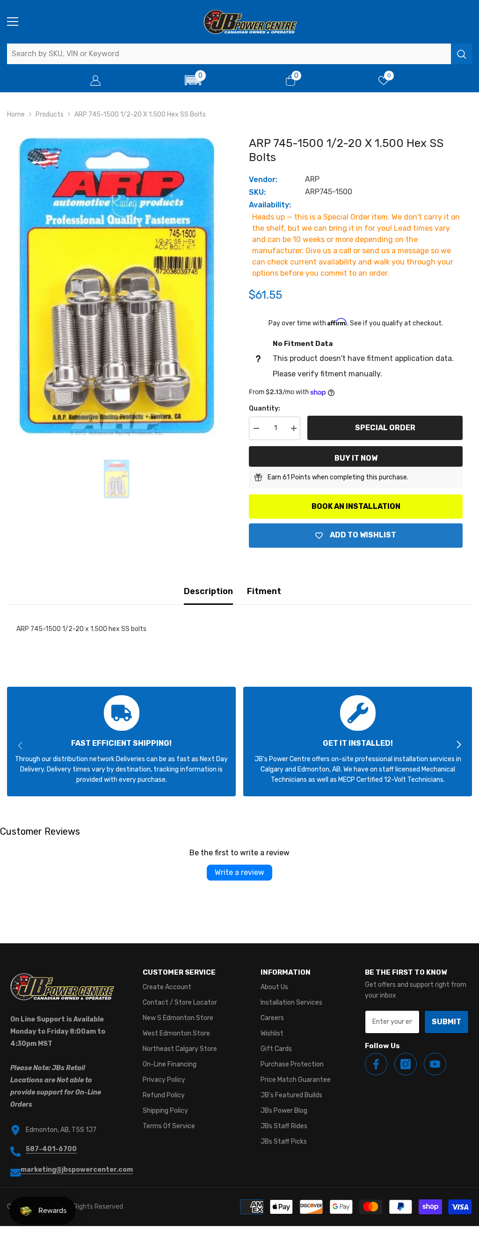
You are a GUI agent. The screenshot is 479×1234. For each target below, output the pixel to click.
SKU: (257, 192)
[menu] (12, 21)
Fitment (264, 591)
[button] (192, 80)
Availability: (270, 204)
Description (208, 591)
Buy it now (355, 458)
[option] (116, 286)
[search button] (461, 54)
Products (50, 114)
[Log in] (95, 80)
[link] (121, 741)
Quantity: (264, 408)
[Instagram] (405, 1064)
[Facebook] (376, 1064)
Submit (446, 1021)
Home (16, 114)
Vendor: (263, 179)
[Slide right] (458, 745)
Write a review (239, 872)
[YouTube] (435, 1064)
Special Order (385, 427)
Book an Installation (356, 506)
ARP (312, 179)
